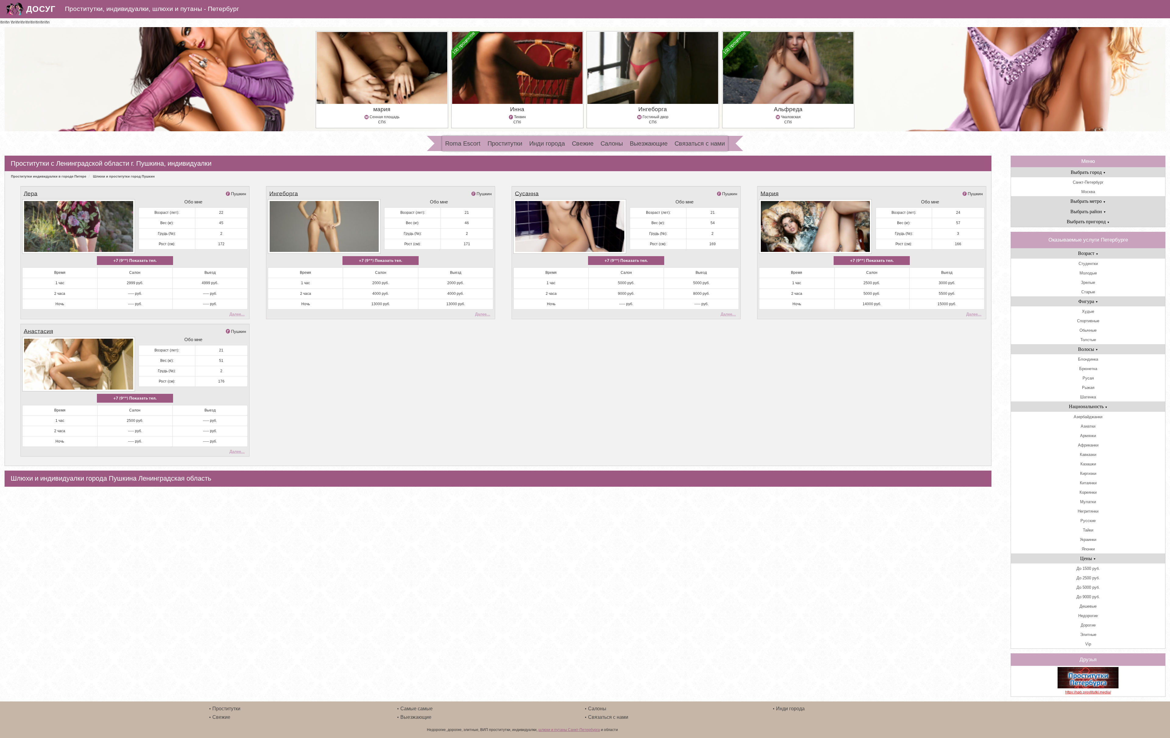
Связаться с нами (700, 143)
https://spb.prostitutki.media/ (1088, 692)
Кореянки (1088, 492)
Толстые (1088, 339)
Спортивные (1088, 321)
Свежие (583, 143)
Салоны (612, 143)
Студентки (1088, 263)
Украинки (1088, 539)
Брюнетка (1088, 368)
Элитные (1088, 634)
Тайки (1088, 530)
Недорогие (1088, 615)
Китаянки (1088, 483)
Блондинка (1088, 359)
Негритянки (1088, 511)
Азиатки (1088, 426)
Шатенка (1088, 397)
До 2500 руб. (1088, 578)
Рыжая (1088, 387)
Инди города (547, 143)
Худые (1088, 311)
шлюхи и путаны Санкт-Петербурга (569, 730)
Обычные (1088, 330)
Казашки (1088, 464)
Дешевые (1088, 606)
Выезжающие (649, 143)
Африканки (1088, 445)
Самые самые (416, 708)
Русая (1088, 378)
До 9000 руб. (1088, 597)
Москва (1088, 191)
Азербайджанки (1088, 417)
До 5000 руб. (1088, 587)
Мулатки (1088, 502)
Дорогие (1088, 625)
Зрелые (1088, 282)
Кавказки (1088, 454)
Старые (1088, 292)
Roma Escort (462, 143)
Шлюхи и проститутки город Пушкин (124, 176)
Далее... (237, 314)
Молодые (1088, 273)
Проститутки (505, 143)
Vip (1088, 644)
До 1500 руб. (1088, 568)
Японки (1088, 549)
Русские (1088, 520)
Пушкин (238, 193)
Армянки (1088, 435)
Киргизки (1088, 473)
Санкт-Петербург (1088, 182)
